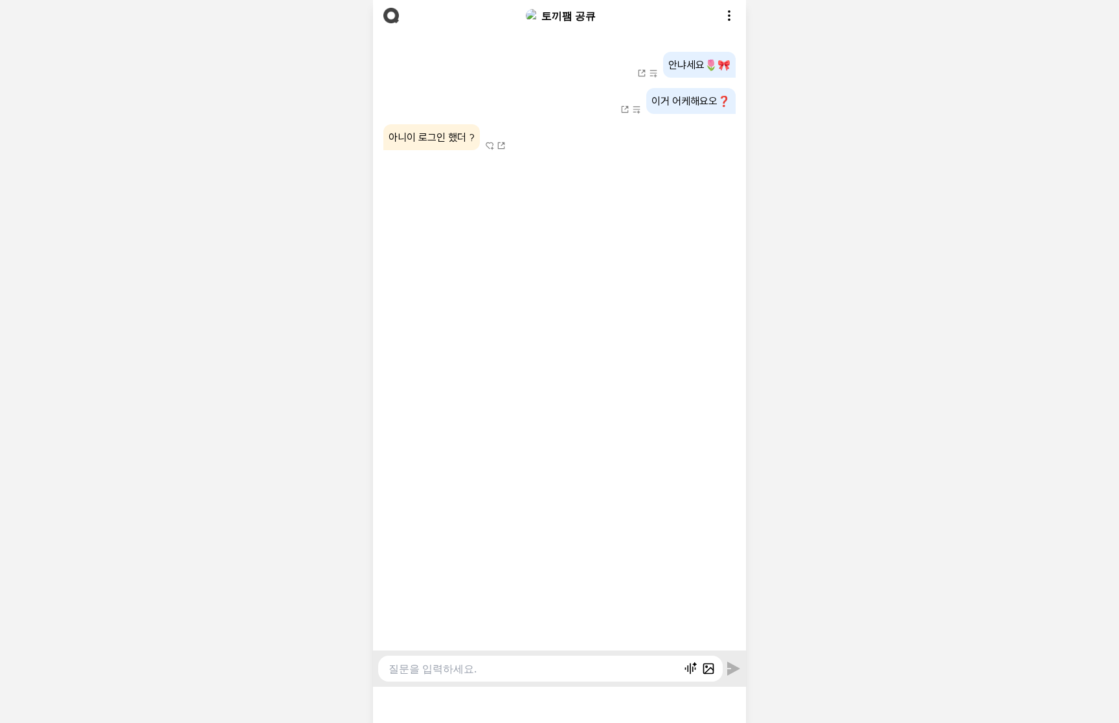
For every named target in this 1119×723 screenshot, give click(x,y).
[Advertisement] (559, 703)
